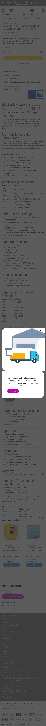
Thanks (13, 391)
